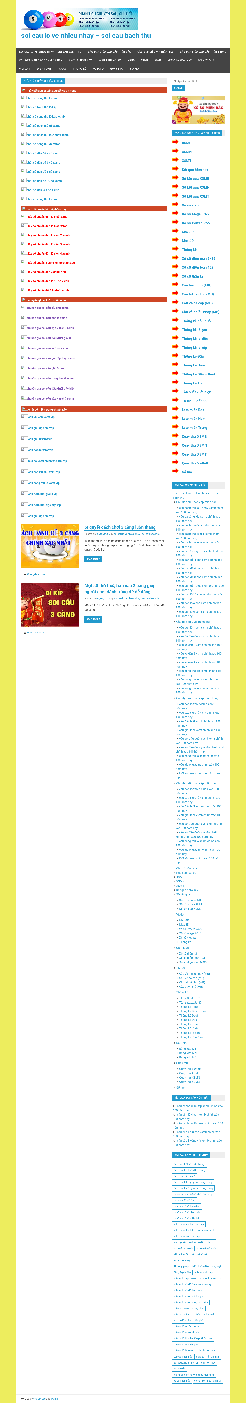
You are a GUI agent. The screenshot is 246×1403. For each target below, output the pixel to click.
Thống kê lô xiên (195, 339)
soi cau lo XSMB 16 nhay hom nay (192, 1284)
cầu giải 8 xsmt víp (40, 439)
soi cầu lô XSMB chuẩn (186, 1332)
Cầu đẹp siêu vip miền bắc (155, 52)
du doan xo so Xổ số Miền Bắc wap (193, 1194)
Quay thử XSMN (194, 445)
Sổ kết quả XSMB (195, 178)
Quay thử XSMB (194, 436)
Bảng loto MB (187, 1057)
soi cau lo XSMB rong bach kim (191, 1302)
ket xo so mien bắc (184, 1230)
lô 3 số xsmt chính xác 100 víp (47, 461)
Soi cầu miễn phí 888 (207, 1356)
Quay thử (117, 68)
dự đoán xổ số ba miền (186, 1206)
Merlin (54, 1398)
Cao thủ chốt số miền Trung (189, 1164)
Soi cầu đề (179, 1368)
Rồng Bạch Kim (182, 1272)
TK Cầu (62, 68)
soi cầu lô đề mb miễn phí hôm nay (193, 1338)
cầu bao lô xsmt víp (40, 450)
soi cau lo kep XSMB (185, 1278)
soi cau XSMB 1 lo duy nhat (189, 1308)
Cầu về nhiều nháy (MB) (201, 312)
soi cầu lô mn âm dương (187, 1326)
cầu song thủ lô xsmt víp (44, 483)
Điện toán (44, 68)
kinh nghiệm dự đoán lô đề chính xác (194, 1242)
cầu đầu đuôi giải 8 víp (42, 494)
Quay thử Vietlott (195, 463)
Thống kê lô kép (194, 348)
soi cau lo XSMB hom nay (188, 1290)
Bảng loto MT (187, 1048)
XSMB (131, 60)
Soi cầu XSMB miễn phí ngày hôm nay (195, 1362)
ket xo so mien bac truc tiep (189, 1224)
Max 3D (188, 232)
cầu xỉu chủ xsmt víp (41, 417)
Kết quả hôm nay (180, 60)
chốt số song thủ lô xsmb (43, 98)
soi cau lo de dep (203, 1272)
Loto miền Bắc (193, 410)
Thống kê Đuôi (193, 365)
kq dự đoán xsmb (183, 1248)
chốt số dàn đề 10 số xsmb (44, 181)
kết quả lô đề (181, 1254)
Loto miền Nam (193, 419)
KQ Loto (98, 68)
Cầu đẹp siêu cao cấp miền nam (40, 60)
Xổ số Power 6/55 (196, 223)
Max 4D (188, 241)
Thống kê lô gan (194, 330)
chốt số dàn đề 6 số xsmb (43, 162)
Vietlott (24, 68)
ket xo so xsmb (206, 1230)
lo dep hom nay (182, 1260)
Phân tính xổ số (109, 60)
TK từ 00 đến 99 (194, 401)
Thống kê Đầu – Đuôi (198, 374)
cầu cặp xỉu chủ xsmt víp (44, 472)
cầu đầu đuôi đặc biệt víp (44, 505)
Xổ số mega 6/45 (190, 933)
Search (178, 87)
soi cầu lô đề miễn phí (186, 1344)
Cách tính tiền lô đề (184, 1176)
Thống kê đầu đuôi (197, 321)
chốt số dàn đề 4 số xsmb (43, 153)
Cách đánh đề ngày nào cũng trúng (193, 1188)
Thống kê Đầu (193, 356)
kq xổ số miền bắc (207, 1248)
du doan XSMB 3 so (184, 1200)
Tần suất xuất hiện (196, 392)
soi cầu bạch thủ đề (204, 1314)
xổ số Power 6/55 (190, 929)
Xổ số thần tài (193, 276)
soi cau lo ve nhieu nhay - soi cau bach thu (137, 534)
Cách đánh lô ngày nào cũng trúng (193, 1182)
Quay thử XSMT (194, 454)
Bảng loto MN (188, 1053)
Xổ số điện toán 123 (198, 267)
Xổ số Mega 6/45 (195, 214)
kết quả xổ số (199, 1254)
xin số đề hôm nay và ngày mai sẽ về (194, 1374)
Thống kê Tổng (194, 383)
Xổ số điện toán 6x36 (198, 259)
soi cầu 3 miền (182, 1314)
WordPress (39, 1398)
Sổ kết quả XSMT (195, 196)
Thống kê (79, 68)
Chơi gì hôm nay (80, 60)
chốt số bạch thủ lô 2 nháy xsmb (48, 135)
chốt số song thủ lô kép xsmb (46, 116)
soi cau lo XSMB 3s (210, 1278)
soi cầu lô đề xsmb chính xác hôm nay (195, 1350)
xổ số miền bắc (182, 1380)
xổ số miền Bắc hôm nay (207, 1380)
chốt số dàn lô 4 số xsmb (43, 190)
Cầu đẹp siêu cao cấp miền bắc (109, 52)
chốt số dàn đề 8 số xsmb (43, 171)
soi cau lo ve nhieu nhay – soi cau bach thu (86, 35)
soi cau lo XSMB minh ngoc (189, 1296)
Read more (93, 559)
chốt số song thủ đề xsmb (43, 144)
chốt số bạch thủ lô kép (42, 107)
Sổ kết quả (206, 60)
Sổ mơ (134, 68)
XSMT (158, 60)
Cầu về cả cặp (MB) (197, 303)
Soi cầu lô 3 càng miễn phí (188, 1320)
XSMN (144, 60)
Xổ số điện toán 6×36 (193, 962)
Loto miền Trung (194, 428)
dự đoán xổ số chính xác (187, 1212)
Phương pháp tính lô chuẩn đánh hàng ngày (198, 1266)
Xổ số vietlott (192, 205)
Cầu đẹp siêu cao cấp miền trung (203, 52)
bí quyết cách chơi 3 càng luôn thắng (120, 527)
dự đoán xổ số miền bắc (187, 1218)
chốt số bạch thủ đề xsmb (43, 125)
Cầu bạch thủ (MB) (196, 285)
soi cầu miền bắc (183, 1356)
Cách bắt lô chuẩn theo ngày (189, 1170)
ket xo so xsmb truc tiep (187, 1236)
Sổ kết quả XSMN (195, 187)
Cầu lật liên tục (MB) (198, 294)
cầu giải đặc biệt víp (41, 428)
